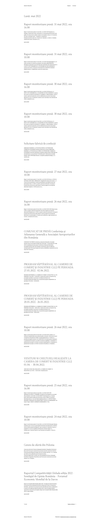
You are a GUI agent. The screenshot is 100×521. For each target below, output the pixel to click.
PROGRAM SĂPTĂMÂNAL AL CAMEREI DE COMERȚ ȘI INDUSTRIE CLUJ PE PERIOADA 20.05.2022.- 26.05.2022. (48, 298)
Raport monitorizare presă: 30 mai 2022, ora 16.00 (48, 85)
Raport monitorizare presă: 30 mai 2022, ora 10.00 (48, 115)
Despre (68, 5)
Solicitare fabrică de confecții (40, 143)
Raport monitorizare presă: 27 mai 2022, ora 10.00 (48, 173)
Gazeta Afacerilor (28, 5)
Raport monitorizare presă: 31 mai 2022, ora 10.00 (48, 55)
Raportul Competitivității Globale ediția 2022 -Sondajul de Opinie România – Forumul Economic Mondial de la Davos (49, 476)
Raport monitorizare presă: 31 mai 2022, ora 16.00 (48, 26)
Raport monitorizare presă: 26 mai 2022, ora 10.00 (48, 328)
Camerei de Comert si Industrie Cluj (68, 516)
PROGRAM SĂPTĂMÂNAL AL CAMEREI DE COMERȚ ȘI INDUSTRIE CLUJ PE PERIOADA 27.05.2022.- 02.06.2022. (48, 267)
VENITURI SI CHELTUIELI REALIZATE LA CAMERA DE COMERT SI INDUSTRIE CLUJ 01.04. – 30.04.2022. (48, 361)
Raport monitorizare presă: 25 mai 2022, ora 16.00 (48, 387)
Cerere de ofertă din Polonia (39, 444)
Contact (74, 5)
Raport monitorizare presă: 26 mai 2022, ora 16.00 (48, 203)
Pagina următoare (72, 504)
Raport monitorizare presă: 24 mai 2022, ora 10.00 (48, 418)
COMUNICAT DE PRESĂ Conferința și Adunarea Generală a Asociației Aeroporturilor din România (49, 234)
